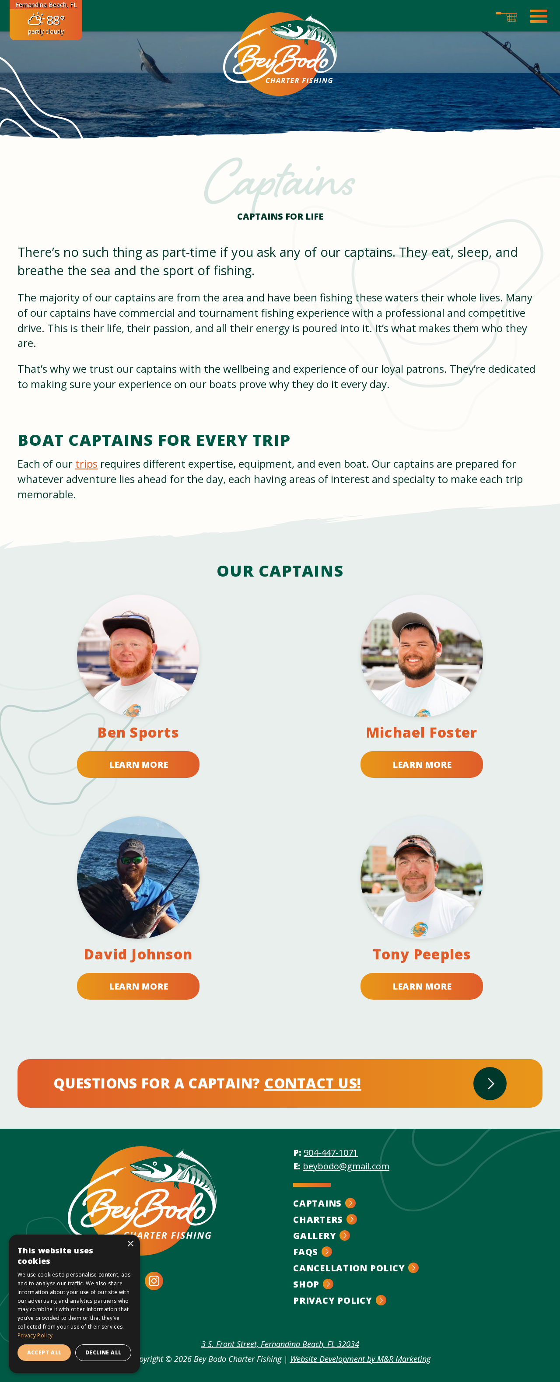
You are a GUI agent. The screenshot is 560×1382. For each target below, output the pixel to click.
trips (86, 463)
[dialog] (74, 1304)
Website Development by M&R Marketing (360, 1359)
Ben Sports (138, 732)
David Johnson (138, 954)
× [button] (130, 1244)
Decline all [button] (103, 1352)
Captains (317, 1203)
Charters (318, 1219)
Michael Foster (422, 732)
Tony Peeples (422, 954)
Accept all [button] (44, 1352)
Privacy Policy (332, 1300)
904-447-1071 (331, 1152)
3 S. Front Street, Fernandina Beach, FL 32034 (280, 1344)
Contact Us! (312, 1083)
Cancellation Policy (349, 1268)
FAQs (305, 1252)
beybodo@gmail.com (346, 1166)
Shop (306, 1284)
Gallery (314, 1236)
